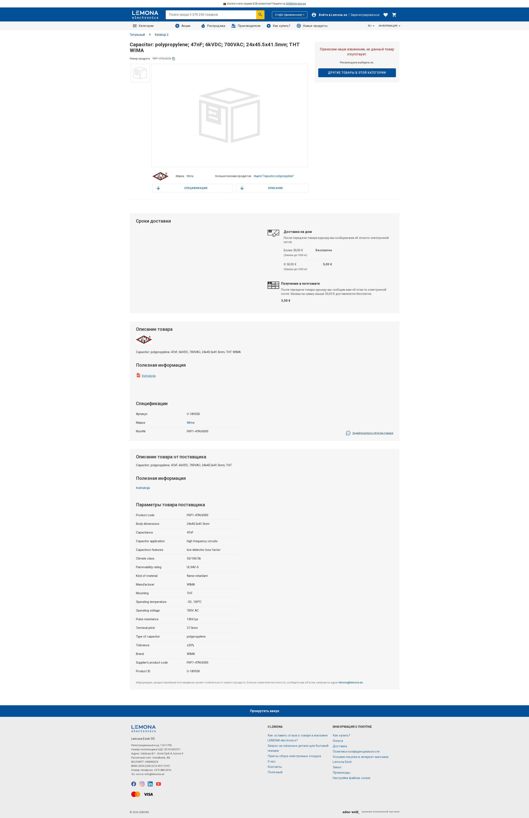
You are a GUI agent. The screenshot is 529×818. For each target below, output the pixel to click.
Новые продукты (315, 26)
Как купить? (282, 26)
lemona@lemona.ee (351, 682)
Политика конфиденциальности (356, 751)
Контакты (275, 767)
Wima (190, 176)
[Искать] (260, 14)
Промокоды (341, 772)
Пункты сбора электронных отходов (294, 756)
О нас (272, 761)
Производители (249, 26)
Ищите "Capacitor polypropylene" (274, 176)
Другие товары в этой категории (357, 72)
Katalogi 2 (161, 35)
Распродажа (216, 26)
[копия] (174, 59)
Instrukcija (149, 375)
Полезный (275, 772)
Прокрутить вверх (264, 711)
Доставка (340, 746)
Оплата (338, 741)
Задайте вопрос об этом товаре (372, 433)
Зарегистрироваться (365, 15)
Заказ (337, 767)
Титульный (137, 35)
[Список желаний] (385, 14)
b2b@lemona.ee (296, 3)
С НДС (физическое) (288, 14)
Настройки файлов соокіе (351, 778)
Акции (186, 26)
